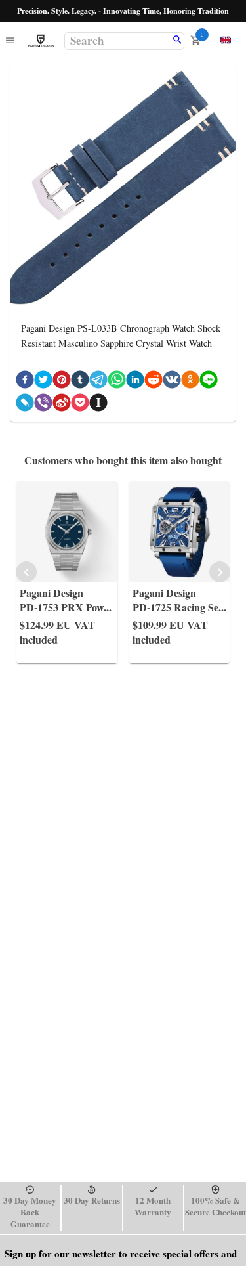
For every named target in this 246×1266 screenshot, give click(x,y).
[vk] (172, 381)
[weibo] (61, 404)
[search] (177, 40)
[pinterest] (61, 381)
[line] (208, 381)
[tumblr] (80, 381)
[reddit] (153, 381)
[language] (225, 40)
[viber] (43, 404)
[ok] (190, 381)
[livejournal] (25, 404)
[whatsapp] (117, 381)
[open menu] (10, 41)
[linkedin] (135, 381)
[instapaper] (98, 404)
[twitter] (43, 381)
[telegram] (98, 381)
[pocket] (80, 404)
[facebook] (25, 381)
